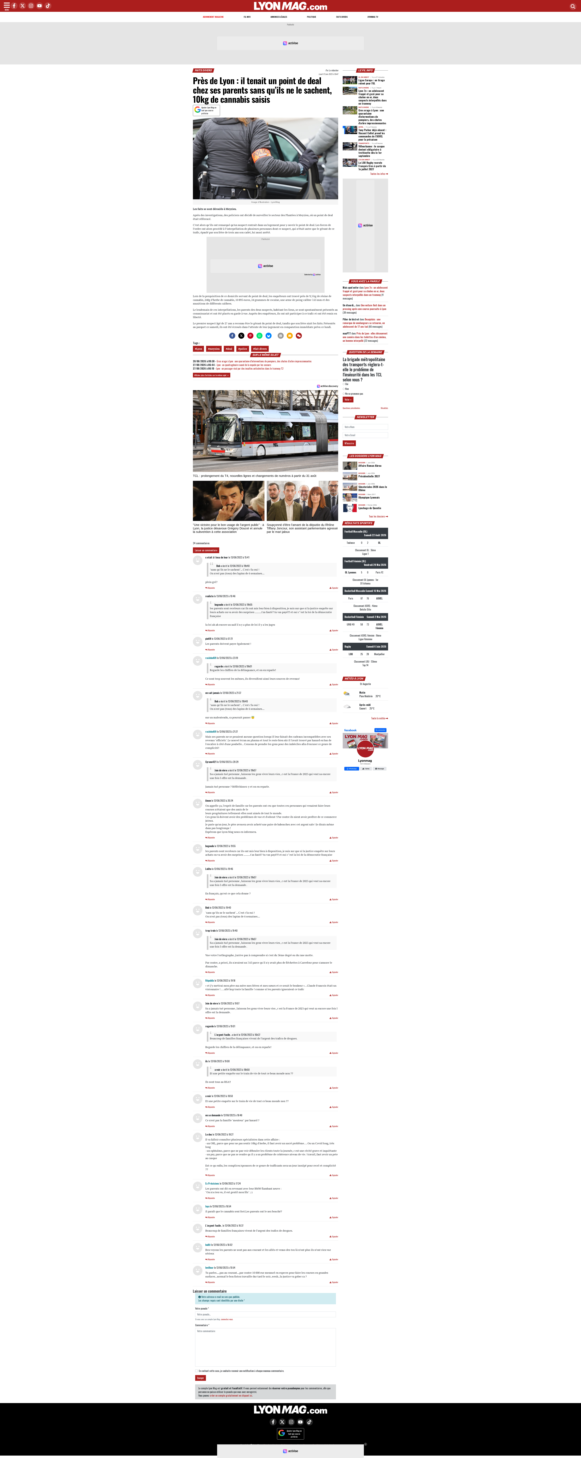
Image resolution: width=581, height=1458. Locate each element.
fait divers (260, 349)
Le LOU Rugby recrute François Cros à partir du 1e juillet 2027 (372, 166)
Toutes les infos (378, 174)
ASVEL (360, 127)
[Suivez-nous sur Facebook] (365, 750)
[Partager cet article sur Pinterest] (250, 336)
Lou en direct (364, 160)
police (243, 349)
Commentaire (202, 1325)
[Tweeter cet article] (241, 336)
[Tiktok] (47, 6)
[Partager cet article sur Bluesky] (269, 336)
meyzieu (214, 349)
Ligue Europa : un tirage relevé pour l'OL (371, 81)
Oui (346, 384)
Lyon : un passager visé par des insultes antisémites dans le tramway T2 (249, 368)
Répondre (211, 587)
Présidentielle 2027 (369, 476)
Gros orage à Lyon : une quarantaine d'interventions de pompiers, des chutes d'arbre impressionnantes (264, 361)
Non (347, 389)
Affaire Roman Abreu (369, 465)
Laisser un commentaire (206, 550)
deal (229, 349)
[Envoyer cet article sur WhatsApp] (259, 336)
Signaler (335, 587)
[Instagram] (30, 6)
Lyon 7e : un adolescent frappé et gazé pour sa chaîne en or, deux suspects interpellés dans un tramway (372, 97)
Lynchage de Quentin (369, 508)
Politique (311, 16)
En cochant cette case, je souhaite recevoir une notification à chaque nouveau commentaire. (241, 1371)
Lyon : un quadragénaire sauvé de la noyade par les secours (244, 365)
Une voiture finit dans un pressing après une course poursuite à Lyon (364, 307)
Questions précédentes (351, 408)
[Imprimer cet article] (281, 336)
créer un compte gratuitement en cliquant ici (231, 1395)
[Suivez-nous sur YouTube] (299, 1424)
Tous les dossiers (377, 516)
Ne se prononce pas (354, 393)
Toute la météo (378, 718)
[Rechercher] (572, 7)
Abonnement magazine (213, 16)
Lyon (199, 349)
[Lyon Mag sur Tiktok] (308, 1424)
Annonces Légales (279, 16)
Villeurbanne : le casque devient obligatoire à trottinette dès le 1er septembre (371, 151)
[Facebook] (13, 6)
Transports (363, 143)
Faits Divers (342, 16)
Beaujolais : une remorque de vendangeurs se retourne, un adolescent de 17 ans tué (364, 323)
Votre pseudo (202, 1308)
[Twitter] (22, 6)
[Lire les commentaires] (299, 336)
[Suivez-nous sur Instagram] (290, 1424)
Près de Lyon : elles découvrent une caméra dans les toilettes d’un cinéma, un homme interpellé (365, 337)
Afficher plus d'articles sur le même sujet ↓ (211, 375)
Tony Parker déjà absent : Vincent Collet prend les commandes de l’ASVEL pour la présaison (372, 134)
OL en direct (363, 77)
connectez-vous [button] (227, 1319)
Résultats (384, 408)
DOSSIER (361, 463)
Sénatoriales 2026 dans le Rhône (372, 488)
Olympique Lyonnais (369, 497)
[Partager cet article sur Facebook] (232, 336)
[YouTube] (38, 6)
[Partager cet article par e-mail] (290, 336)
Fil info (247, 16)
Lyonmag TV (373, 16)
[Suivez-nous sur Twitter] (281, 1424)
